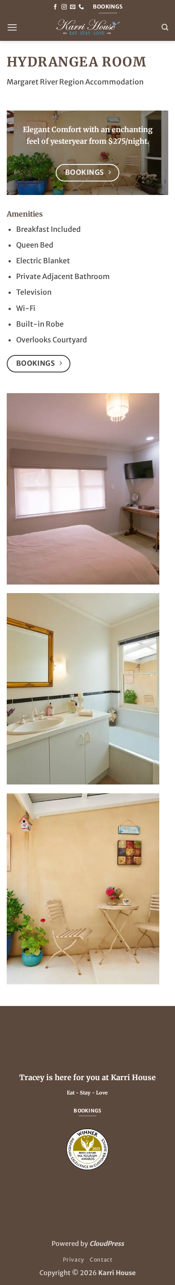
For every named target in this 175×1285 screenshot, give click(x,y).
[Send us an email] (72, 7)
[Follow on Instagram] (64, 7)
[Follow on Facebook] (55, 7)
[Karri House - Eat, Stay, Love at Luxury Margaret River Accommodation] (87, 27)
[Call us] (81, 7)
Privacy (73, 1259)
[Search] (165, 27)
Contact (101, 1259)
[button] (12, 27)
